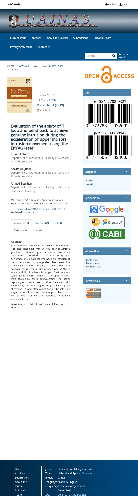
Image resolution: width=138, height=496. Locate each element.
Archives (37, 38)
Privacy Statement (21, 47)
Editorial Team (102, 38)
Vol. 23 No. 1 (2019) (50, 105)
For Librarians (93, 266)
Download (40, 223)
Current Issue (18, 38)
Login (125, 4)
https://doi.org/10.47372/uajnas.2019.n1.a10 (41, 209)
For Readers (93, 260)
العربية (89, 183)
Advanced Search (123, 55)
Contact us (43, 47)
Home (10, 66)
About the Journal (57, 38)
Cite (57, 223)
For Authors (92, 263)
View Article (20, 223)
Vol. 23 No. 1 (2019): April (48, 66)
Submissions (80, 38)
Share (36, 230)
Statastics (19, 230)
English (112, 4)
